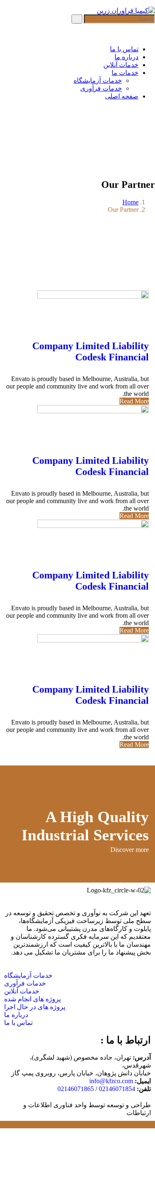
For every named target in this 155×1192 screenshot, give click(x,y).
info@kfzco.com (111, 1080)
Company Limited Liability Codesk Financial (90, 351)
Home (130, 202)
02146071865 (75, 1088)
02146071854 (117, 1088)
